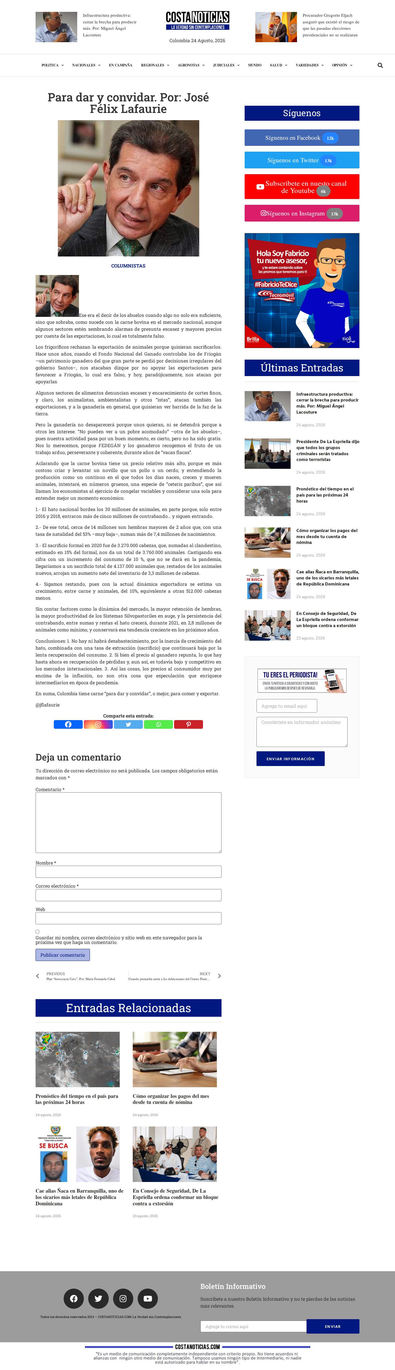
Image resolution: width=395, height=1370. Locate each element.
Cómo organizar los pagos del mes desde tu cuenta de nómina (171, 1099)
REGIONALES (152, 65)
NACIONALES (83, 65)
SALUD (276, 65)
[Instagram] (98, 724)
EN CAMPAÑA (120, 65)
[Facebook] (68, 724)
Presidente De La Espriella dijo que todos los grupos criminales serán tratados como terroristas (327, 450)
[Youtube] (148, 1299)
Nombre (46, 862)
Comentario (50, 789)
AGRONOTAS (189, 65)
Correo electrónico (57, 886)
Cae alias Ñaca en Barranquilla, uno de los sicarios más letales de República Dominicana (79, 1197)
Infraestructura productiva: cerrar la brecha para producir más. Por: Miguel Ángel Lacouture (327, 403)
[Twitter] (128, 724)
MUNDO (255, 65)
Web (40, 909)
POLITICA (50, 65)
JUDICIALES (224, 65)
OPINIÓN (339, 65)
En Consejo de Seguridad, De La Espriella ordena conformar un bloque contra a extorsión (175, 1197)
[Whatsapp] (158, 724)
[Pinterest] (188, 724)
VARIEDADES (307, 65)
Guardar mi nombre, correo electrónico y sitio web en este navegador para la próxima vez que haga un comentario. (119, 940)
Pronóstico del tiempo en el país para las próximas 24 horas (77, 1099)
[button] (380, 65)
